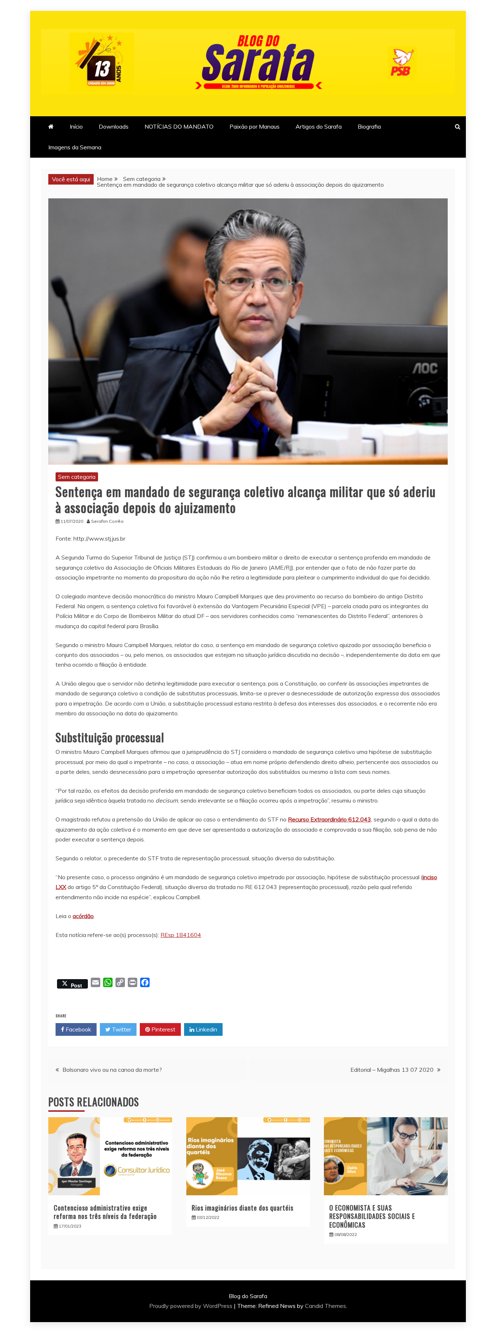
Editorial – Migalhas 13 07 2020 (392, 1069)
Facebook (77, 1029)
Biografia (369, 126)
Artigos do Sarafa (319, 126)
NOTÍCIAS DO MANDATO (179, 126)
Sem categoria (76, 476)
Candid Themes (325, 1305)
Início (76, 126)
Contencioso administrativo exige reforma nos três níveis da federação (105, 1212)
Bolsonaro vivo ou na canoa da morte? (112, 1069)
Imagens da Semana (74, 147)
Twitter (120, 1029)
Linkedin (205, 1029)
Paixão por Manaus (254, 126)
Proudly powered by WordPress (191, 1305)
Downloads (114, 126)
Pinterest (162, 1029)
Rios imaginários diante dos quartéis (242, 1207)
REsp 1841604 (180, 934)
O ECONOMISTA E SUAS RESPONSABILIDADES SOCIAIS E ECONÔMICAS (372, 1216)
